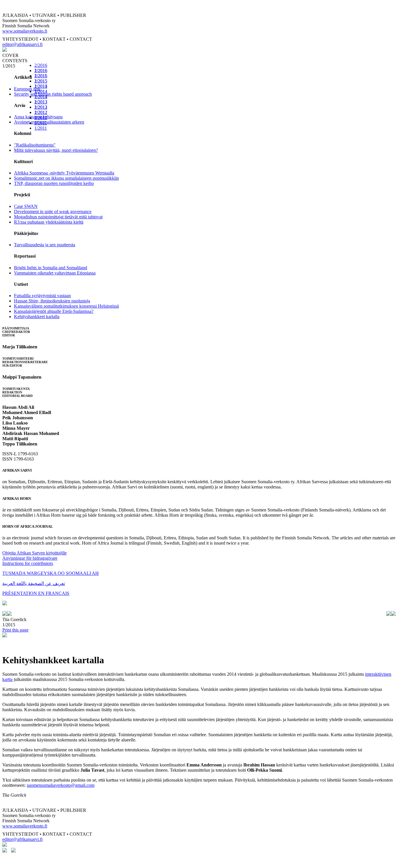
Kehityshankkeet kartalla (36, 316)
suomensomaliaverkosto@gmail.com (60, 785)
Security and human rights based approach (53, 94)
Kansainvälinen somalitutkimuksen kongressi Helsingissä (66, 306)
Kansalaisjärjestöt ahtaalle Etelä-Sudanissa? (54, 311)
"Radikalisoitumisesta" (35, 144)
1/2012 (40, 117)
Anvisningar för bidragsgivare (29, 558)
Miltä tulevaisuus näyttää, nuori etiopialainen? (56, 150)
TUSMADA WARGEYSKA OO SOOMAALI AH (50, 573)
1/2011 (40, 128)
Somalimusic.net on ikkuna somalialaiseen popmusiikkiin (66, 178)
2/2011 (40, 122)
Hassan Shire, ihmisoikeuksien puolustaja (52, 300)
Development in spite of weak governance (52, 211)
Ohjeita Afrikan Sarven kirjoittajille (34, 552)
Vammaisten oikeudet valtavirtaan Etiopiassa (55, 272)
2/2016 (40, 65)
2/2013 (40, 101)
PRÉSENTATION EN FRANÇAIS (35, 593)
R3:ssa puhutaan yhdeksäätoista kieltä (48, 222)
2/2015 (40, 81)
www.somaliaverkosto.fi (24, 30)
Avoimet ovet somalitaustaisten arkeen (49, 122)
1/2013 (40, 107)
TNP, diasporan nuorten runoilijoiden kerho (54, 183)
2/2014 (40, 91)
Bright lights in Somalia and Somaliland (50, 267)
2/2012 (40, 112)
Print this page (15, 629)
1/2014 (40, 96)
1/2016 (40, 75)
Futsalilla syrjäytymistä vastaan (42, 295)
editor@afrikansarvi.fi (22, 44)
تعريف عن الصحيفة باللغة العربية (33, 583)
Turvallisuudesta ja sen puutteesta (44, 244)
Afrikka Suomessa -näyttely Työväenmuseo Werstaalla (64, 172)
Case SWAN (26, 206)
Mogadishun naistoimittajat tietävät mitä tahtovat (58, 216)
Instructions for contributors (27, 563)
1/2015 (40, 86)
